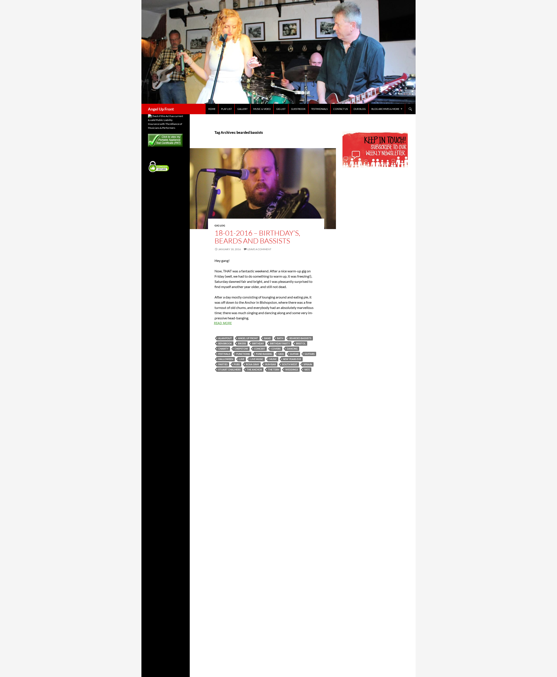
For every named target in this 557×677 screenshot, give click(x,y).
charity (223, 348)
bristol (301, 343)
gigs (281, 353)
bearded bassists (300, 338)
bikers (242, 343)
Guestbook (298, 108)
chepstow (241, 348)
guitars (310, 353)
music (273, 359)
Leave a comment (259, 249)
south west (289, 364)
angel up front (248, 338)
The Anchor (254, 369)
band (267, 338)
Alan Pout (225, 338)
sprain (308, 364)
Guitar (294, 353)
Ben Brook (225, 343)
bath (280, 338)
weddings (291, 369)
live (241, 359)
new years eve (292, 359)
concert (259, 348)
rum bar (270, 364)
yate (307, 369)
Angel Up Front (161, 109)
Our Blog (360, 108)
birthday (258, 343)
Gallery (242, 108)
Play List (226, 108)
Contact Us (340, 108)
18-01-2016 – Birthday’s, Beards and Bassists (257, 236)
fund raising (264, 353)
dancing (292, 348)
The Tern (273, 369)
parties (223, 364)
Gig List (280, 108)
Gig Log (220, 225)
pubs (237, 364)
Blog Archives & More (385, 108)
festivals (224, 353)
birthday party (280, 343)
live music (256, 359)
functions (243, 353)
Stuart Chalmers (229, 369)
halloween (225, 359)
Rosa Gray (252, 364)
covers (276, 348)
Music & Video (262, 108)
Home (211, 108)
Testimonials (319, 108)
